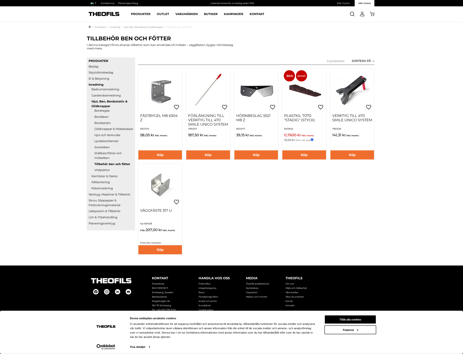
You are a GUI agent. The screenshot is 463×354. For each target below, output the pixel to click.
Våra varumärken (295, 296)
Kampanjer (233, 14)
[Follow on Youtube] (128, 291)
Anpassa (348, 329)
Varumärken (186, 14)
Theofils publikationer (257, 283)
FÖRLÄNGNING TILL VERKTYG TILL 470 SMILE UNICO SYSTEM (208, 120)
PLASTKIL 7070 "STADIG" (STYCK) (299, 117)
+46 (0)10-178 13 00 (166, 309)
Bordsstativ (102, 123)
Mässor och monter (256, 296)
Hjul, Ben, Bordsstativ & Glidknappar (143, 27)
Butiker (211, 14)
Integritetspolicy (207, 288)
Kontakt (257, 14)
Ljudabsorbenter (106, 141)
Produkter (140, 14)
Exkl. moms (343, 3)
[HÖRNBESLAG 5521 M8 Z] (256, 90)
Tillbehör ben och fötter (112, 164)
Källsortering (101, 182)
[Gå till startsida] (90, 27)
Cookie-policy (206, 309)
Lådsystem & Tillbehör (104, 211)
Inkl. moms (364, 3)
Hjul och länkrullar (107, 135)
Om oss (290, 283)
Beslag (93, 66)
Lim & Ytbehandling (103, 217)
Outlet (163, 14)
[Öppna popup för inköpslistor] (176, 107)
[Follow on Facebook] (95, 291)
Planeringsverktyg (128, 3)
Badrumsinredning (105, 89)
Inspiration (252, 292)
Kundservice (107, 3)
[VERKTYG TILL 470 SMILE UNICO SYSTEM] (352, 90)
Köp (160, 155)
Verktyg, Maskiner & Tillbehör (109, 194)
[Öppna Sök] (352, 14)
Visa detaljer (138, 346)
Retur (202, 292)
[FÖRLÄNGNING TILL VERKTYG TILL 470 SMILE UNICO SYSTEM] (208, 90)
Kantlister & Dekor (105, 176)
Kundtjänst (205, 305)
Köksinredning (102, 188)
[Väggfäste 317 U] (160, 185)
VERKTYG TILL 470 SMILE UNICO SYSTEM (352, 117)
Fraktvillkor (205, 283)
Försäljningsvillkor (208, 296)
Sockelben (102, 147)
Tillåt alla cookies (350, 319)
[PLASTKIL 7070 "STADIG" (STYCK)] (304, 90)
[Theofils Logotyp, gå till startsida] (104, 14)
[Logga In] (362, 14)
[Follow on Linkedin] (117, 291)
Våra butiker (292, 292)
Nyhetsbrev (252, 288)
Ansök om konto (208, 301)
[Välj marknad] (93, 3)
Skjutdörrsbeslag (101, 72)
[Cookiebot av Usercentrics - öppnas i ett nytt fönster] (106, 347)
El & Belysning (99, 78)
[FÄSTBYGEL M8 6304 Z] (160, 90)
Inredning (115, 27)
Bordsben (101, 117)
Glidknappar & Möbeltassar (113, 129)
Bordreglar (102, 110)
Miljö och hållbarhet (296, 288)
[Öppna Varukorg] (372, 14)
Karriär (289, 301)
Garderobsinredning (106, 95)
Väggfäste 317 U (156, 210)
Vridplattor (102, 170)
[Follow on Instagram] (106, 291)
